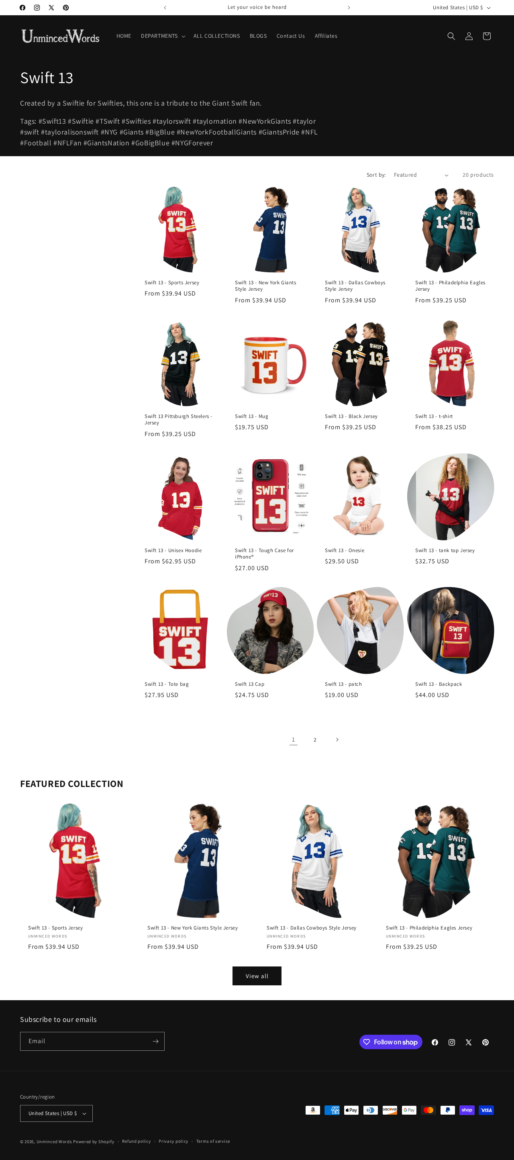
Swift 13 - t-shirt (434, 416)
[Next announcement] (349, 7)
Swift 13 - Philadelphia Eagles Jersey (450, 286)
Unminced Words (54, 1141)
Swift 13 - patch (343, 684)
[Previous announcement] (165, 7)
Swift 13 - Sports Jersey (172, 282)
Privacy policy (173, 1141)
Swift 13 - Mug (251, 416)
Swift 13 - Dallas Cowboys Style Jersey (355, 286)
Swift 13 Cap (249, 684)
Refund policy (136, 1141)
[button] (162, 35)
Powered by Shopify (93, 1141)
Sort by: (376, 174)
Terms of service (213, 1141)
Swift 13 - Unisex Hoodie (173, 550)
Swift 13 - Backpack (438, 684)
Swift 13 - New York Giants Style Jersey (265, 286)
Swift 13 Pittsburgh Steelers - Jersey (178, 419)
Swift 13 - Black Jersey (351, 416)
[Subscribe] (155, 1041)
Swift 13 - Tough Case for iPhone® (264, 553)
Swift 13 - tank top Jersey (445, 550)
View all (257, 976)
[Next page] (337, 739)
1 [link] (293, 739)
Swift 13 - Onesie (344, 550)
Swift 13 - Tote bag (167, 684)
